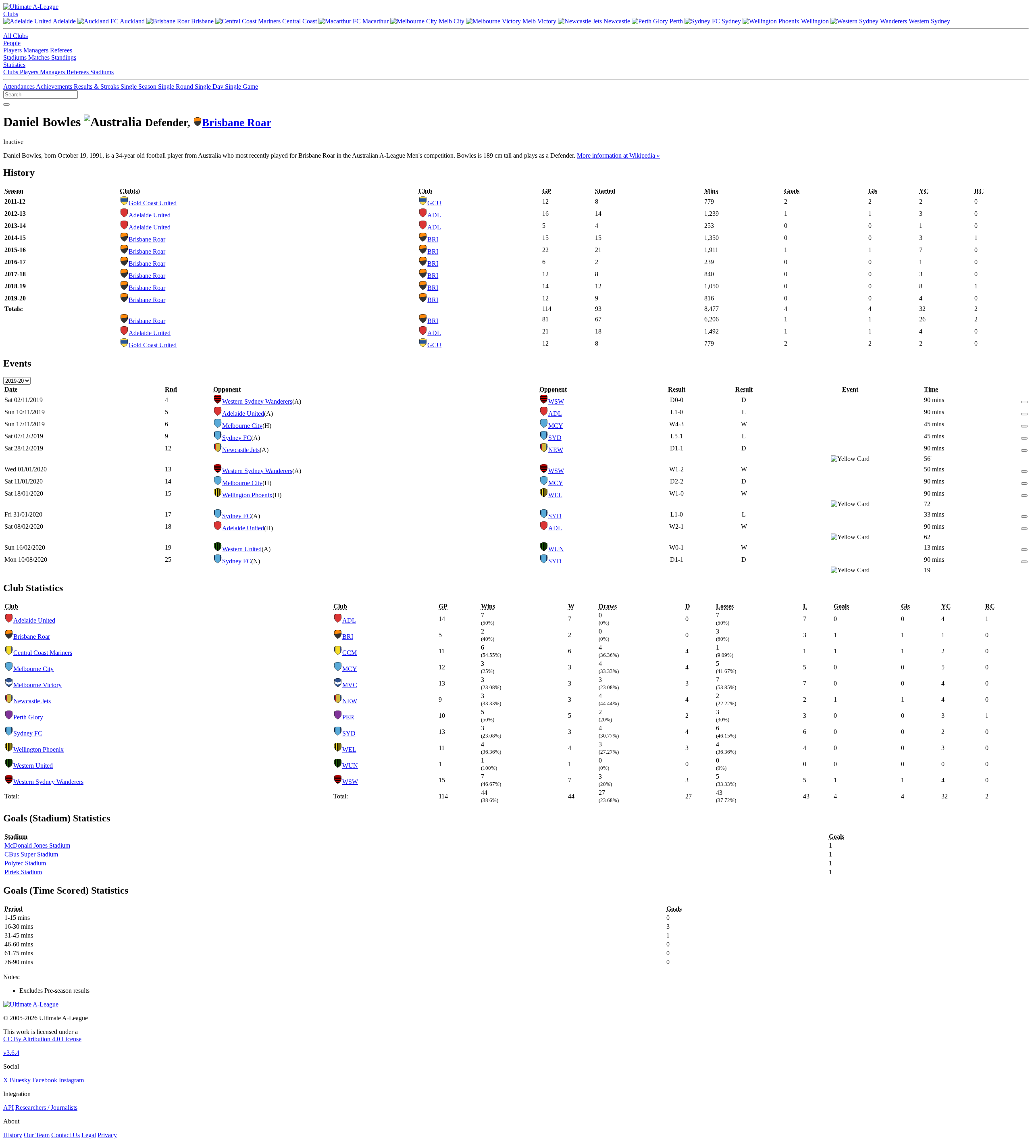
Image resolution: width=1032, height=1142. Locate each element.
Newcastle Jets (241, 449)
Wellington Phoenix (247, 495)
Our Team (37, 1135)
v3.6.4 (11, 1052)
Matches (39, 57)
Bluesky (20, 1080)
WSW (556, 401)
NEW (555, 449)
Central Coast (299, 21)
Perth (676, 21)
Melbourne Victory (37, 684)
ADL (434, 215)
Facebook (44, 1080)
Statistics (14, 64)
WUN (556, 549)
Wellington (814, 21)
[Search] (6, 104)
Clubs (10, 13)
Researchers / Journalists (46, 1107)
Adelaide (64, 21)
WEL (555, 495)
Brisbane (202, 21)
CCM (349, 652)
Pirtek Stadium (23, 872)
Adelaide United (150, 215)
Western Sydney (928, 21)
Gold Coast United (153, 203)
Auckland (132, 21)
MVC (349, 684)
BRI (432, 239)
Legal (88, 1135)
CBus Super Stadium (31, 854)
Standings (63, 57)
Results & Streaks (97, 86)
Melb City (451, 21)
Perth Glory (28, 717)
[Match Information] (1024, 399)
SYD (555, 437)
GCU (434, 203)
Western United (242, 549)
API (8, 1107)
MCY (555, 425)
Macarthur (375, 21)
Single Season (139, 86)
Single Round (176, 86)
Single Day (210, 86)
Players (13, 50)
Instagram (71, 1080)
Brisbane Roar (236, 123)
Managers (36, 50)
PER (348, 717)
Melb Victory (539, 21)
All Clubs (15, 35)
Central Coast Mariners (42, 652)
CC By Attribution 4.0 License (42, 1039)
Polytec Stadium (25, 863)
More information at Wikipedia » (618, 155)
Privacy (107, 1135)
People (12, 43)
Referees (61, 50)
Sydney (731, 21)
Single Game (241, 86)
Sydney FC (236, 437)
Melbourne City (242, 425)
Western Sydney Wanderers (257, 401)
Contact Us (65, 1135)
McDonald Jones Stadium (37, 845)
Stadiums (15, 57)
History (12, 1135)
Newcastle (617, 21)
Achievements (55, 86)
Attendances (19, 86)
